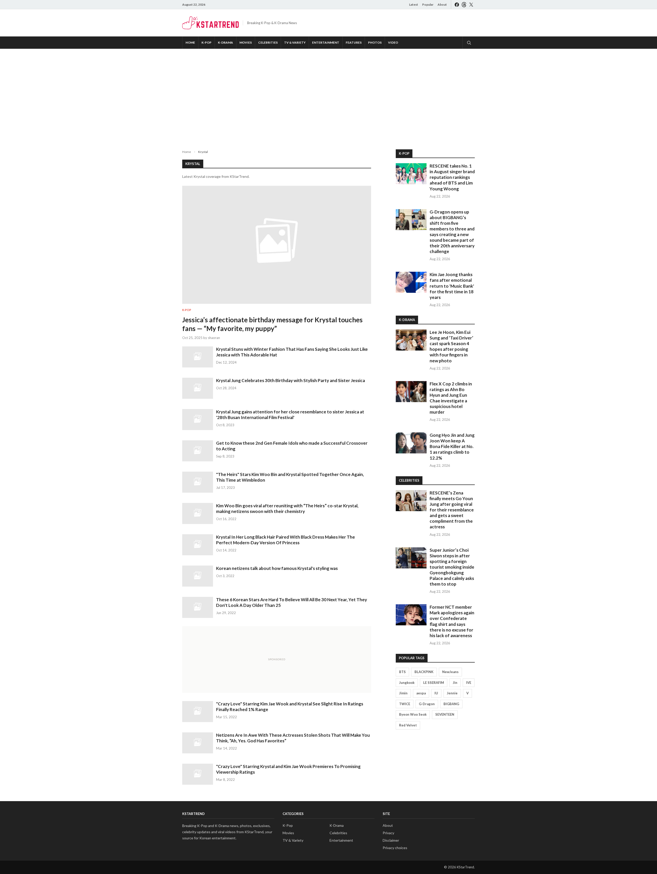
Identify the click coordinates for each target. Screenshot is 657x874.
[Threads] (464, 4)
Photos (375, 42)
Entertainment (325, 42)
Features (354, 42)
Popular (427, 4)
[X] (471, 4)
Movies (245, 42)
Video (393, 42)
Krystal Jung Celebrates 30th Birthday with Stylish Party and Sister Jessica (290, 380)
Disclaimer (391, 840)
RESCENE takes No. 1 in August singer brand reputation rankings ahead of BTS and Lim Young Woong (452, 177)
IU (436, 693)
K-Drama (225, 42)
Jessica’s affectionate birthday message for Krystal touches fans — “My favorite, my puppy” (272, 324)
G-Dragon (427, 704)
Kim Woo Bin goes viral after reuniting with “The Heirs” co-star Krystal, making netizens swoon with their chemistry (287, 508)
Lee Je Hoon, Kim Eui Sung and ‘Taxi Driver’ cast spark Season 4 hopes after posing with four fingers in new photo (451, 346)
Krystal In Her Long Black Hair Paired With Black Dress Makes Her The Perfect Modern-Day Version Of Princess (285, 539)
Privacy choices (395, 848)
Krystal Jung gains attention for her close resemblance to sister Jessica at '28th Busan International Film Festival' (290, 414)
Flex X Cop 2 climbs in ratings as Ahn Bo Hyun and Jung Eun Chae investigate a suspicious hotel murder (451, 398)
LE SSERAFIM (433, 683)
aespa (421, 693)
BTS (402, 672)
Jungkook (406, 683)
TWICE (404, 704)
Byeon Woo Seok (413, 714)
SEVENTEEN (444, 714)
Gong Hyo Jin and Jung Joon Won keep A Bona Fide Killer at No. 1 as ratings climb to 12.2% (452, 446)
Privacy (388, 833)
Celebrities (268, 42)
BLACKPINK (423, 672)
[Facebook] (456, 4)
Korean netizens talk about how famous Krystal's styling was (277, 568)
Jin (455, 683)
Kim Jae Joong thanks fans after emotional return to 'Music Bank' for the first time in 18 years (452, 286)
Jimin (403, 693)
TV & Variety (295, 42)
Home (190, 42)
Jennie (452, 693)
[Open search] (468, 42)
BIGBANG (451, 704)
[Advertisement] (328, 95)
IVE (468, 683)
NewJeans (450, 672)
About (442, 4)
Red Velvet (408, 725)
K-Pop (206, 42)
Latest (413, 4)
